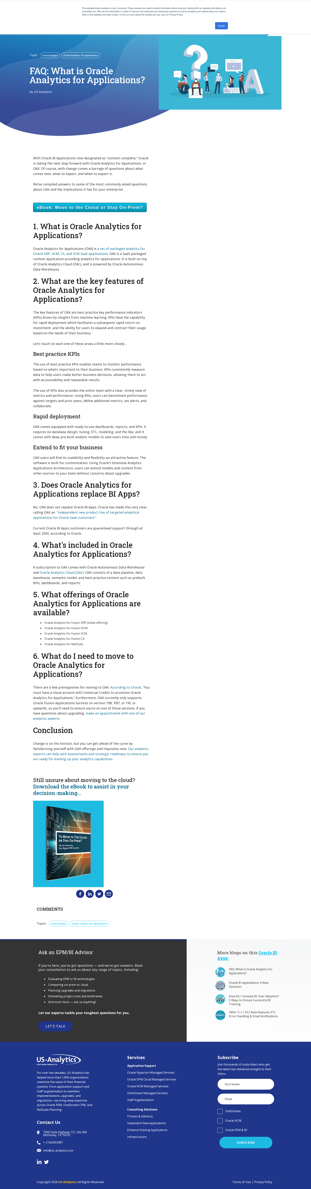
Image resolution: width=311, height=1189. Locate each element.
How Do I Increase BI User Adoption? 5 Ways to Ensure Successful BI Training (254, 1000)
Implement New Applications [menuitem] (146, 1123)
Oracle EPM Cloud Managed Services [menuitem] (151, 1079)
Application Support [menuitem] (141, 1066)
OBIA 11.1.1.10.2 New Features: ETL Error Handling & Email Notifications (253, 1014)
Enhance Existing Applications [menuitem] (147, 1130)
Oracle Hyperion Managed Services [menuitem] (150, 1073)
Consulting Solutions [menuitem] (142, 1109)
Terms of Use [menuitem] (241, 1182)
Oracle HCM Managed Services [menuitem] (147, 1086)
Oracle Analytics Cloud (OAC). (62, 572)
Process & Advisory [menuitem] (140, 1116)
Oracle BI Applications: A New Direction (248, 985)
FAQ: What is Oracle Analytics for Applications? (250, 971)
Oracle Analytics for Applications (80, 55)
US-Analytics (43, 92)
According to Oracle (125, 687)
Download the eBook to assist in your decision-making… (81, 789)
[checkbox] (246, 1111)
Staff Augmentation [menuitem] (140, 1100)
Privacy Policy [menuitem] (263, 1182)
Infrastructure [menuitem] (137, 1137)
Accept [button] (221, 25)
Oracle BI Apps (50, 55)
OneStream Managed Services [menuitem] (147, 1093)
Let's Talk (55, 1026)
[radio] (246, 1111)
